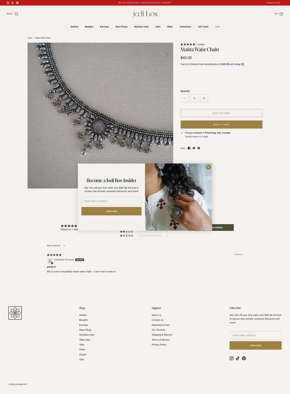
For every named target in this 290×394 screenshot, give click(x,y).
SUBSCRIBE (111, 211)
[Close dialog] (208, 167)
